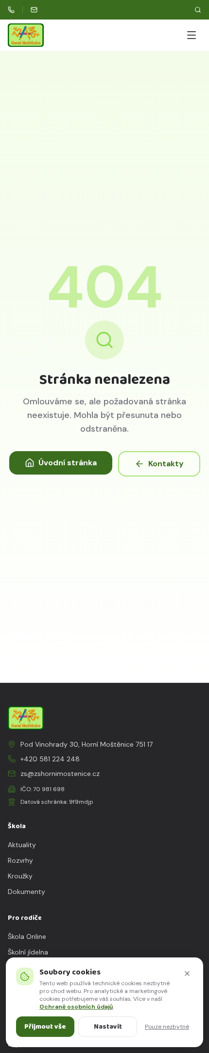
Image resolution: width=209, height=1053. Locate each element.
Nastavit (108, 1026)
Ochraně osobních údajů (76, 1007)
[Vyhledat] (197, 9)
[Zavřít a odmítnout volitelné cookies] (187, 973)
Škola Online (27, 936)
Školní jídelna (28, 952)
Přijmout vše (45, 1026)
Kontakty (166, 463)
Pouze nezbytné (167, 1027)
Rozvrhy (20, 860)
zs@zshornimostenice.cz (60, 773)
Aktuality (22, 844)
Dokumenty (26, 891)
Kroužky (20, 876)
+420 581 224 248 (50, 759)
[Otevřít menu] (191, 35)
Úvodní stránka (67, 462)
